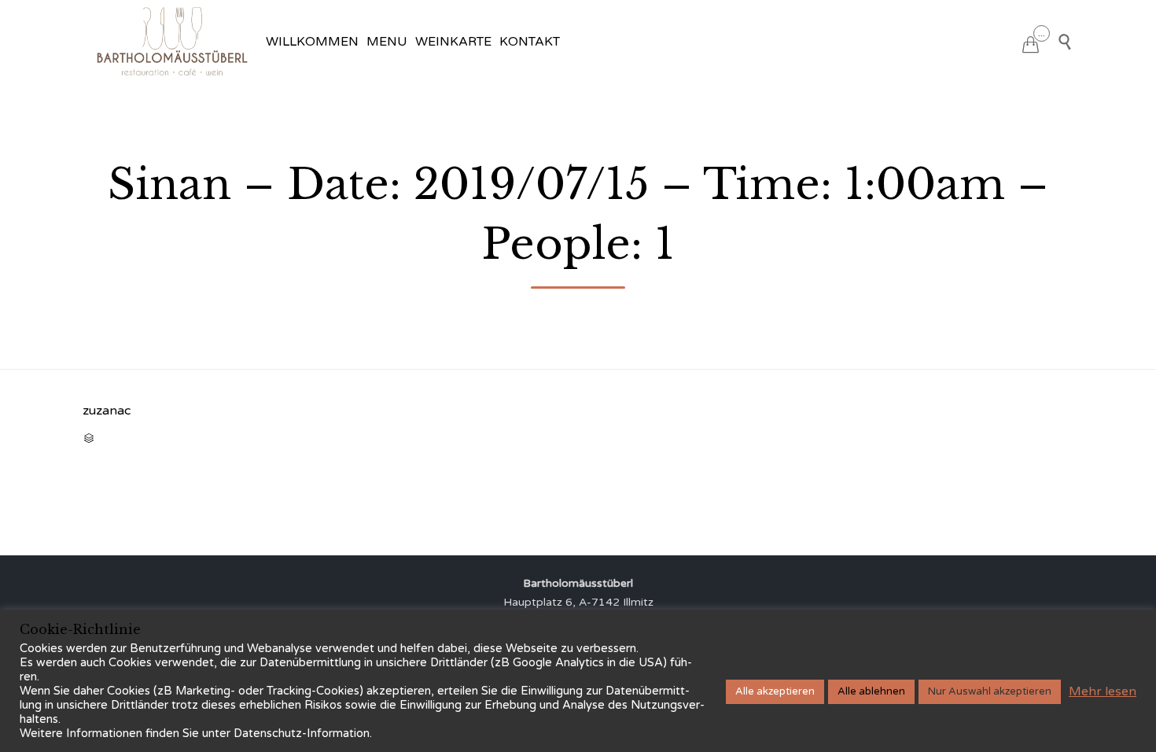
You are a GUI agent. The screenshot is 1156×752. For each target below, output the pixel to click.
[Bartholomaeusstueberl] (172, 41)
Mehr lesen (1102, 691)
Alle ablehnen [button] (871, 691)
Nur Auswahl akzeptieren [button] (989, 691)
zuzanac (107, 410)
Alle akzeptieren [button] (775, 691)
